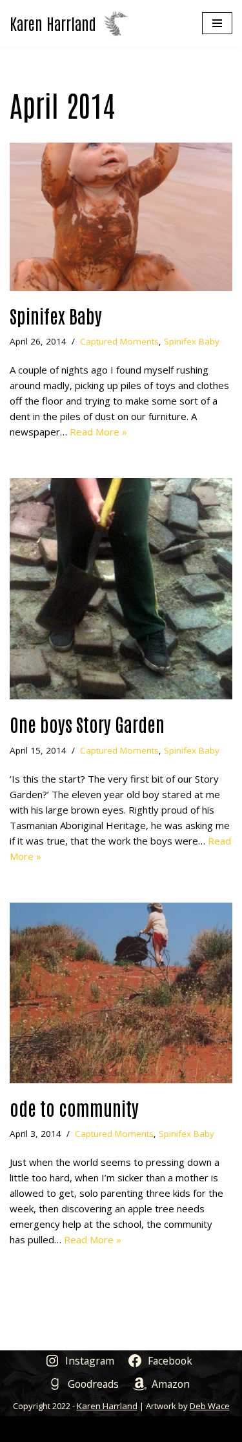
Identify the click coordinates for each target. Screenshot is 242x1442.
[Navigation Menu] (217, 23)
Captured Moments (119, 341)
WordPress (167, 1429)
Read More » (98, 431)
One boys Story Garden (87, 724)
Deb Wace (210, 1406)
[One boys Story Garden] (121, 588)
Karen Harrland (107, 1406)
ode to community (74, 1107)
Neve (62, 1429)
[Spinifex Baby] (121, 217)
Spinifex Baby (56, 315)
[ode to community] (121, 993)
